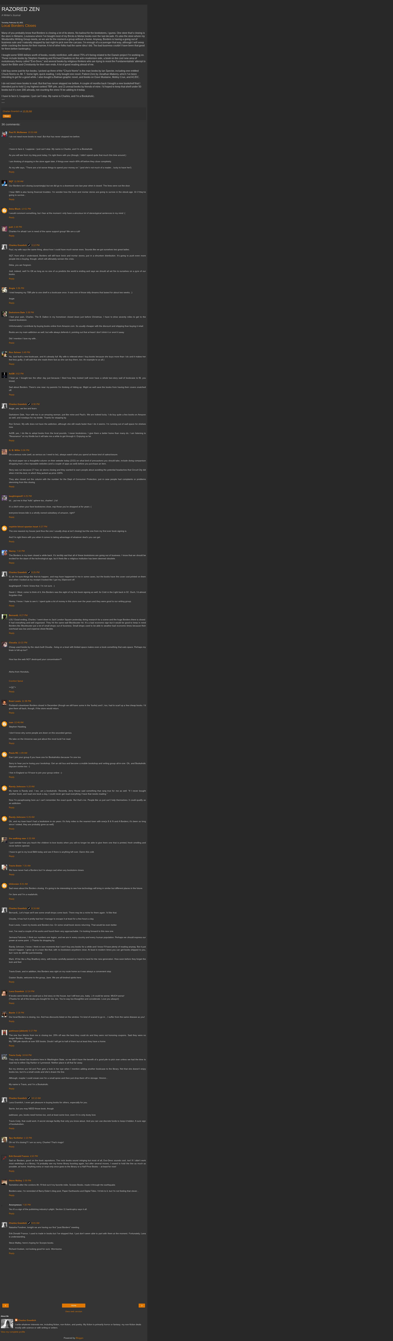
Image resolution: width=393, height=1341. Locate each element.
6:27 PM (43, 526)
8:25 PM (35, 572)
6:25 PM (28, 496)
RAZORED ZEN (21, 9)
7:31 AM (27, 865)
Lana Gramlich (16, 991)
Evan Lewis (15, 701)
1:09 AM (23, 753)
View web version (73, 1311)
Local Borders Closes (19, 25)
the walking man (17, 838)
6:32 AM (31, 838)
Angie (12, 288)
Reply (11, 172)
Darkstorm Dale (17, 312)
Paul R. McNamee (18, 132)
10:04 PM (27, 1055)
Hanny (12, 551)
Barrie (12, 1012)
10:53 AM (32, 132)
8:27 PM (23, 615)
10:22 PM (22, 642)
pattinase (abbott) (18, 1031)
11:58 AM (18, 181)
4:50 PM (34, 1156)
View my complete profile (13, 1332)
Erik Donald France (19, 1156)
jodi (11, 227)
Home (73, 1305)
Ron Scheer (15, 352)
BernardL (14, 615)
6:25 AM (31, 817)
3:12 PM (35, 245)
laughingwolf (16, 496)
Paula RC (13, 753)
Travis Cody (15, 1055)
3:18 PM (20, 1012)
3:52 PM (20, 373)
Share (6, 116)
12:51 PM (26, 209)
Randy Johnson (17, 786)
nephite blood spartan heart (23, 526)
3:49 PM (26, 352)
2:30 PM (27, 1180)
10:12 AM (36, 1098)
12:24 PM (29, 991)
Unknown (14, 884)
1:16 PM (28, 1138)
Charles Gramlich (18, 245)
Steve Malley (15, 1180)
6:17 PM (33, 1031)
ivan (11, 722)
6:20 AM (31, 786)
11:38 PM (26, 701)
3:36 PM (20, 288)
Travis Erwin (15, 865)
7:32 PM (21, 551)
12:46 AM (18, 722)
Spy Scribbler (16, 1138)
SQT (11, 181)
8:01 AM (24, 884)
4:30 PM (35, 404)
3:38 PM (30, 312)
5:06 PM (25, 450)
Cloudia (13, 642)
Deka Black (15, 209)
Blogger (79, 1338)
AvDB (12, 373)
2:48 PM (18, 227)
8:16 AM (35, 908)
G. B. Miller (14, 450)
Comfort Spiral (16, 681)
